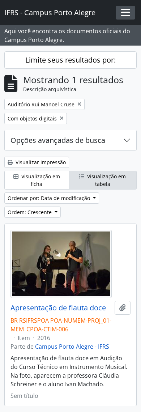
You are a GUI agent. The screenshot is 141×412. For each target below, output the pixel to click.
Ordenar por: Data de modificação (49, 198)
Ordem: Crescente (30, 212)
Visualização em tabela (106, 180)
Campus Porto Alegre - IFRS (72, 347)
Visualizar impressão (40, 162)
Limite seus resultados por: (70, 60)
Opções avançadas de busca (57, 140)
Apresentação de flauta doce (58, 307)
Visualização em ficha (40, 180)
